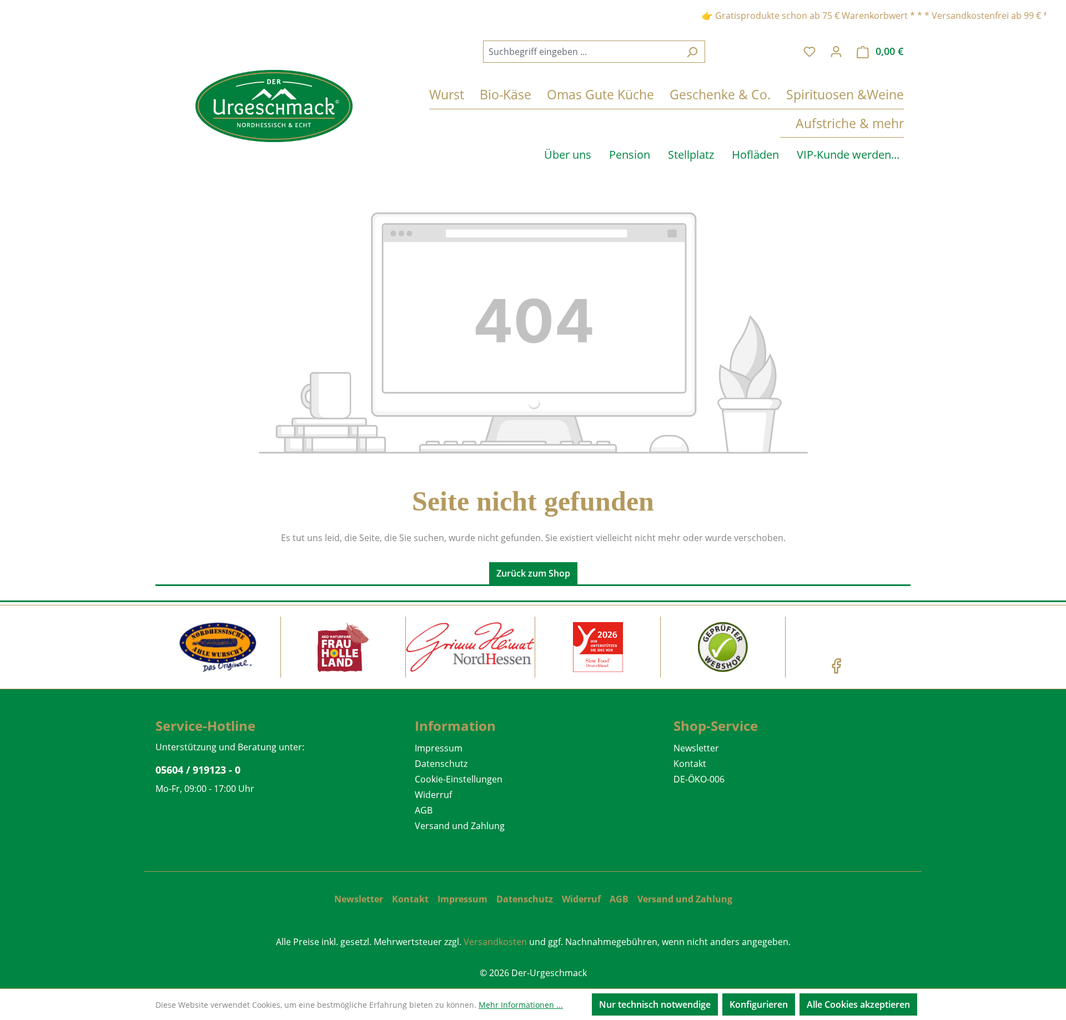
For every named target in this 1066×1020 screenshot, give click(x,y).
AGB (424, 810)
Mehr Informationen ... (521, 1004)
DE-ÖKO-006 (699, 779)
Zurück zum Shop (533, 573)
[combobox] (581, 52)
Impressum (438, 748)
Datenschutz (441, 764)
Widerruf (433, 795)
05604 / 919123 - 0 (197, 769)
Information (455, 725)
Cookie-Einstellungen (458, 779)
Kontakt (689, 764)
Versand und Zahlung (460, 826)
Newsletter (696, 748)
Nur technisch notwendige (655, 1004)
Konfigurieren (759, 1004)
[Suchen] (692, 52)
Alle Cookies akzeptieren (858, 1004)
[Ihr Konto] (836, 51)
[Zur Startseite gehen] (274, 106)
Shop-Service (715, 725)
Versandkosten (495, 942)
